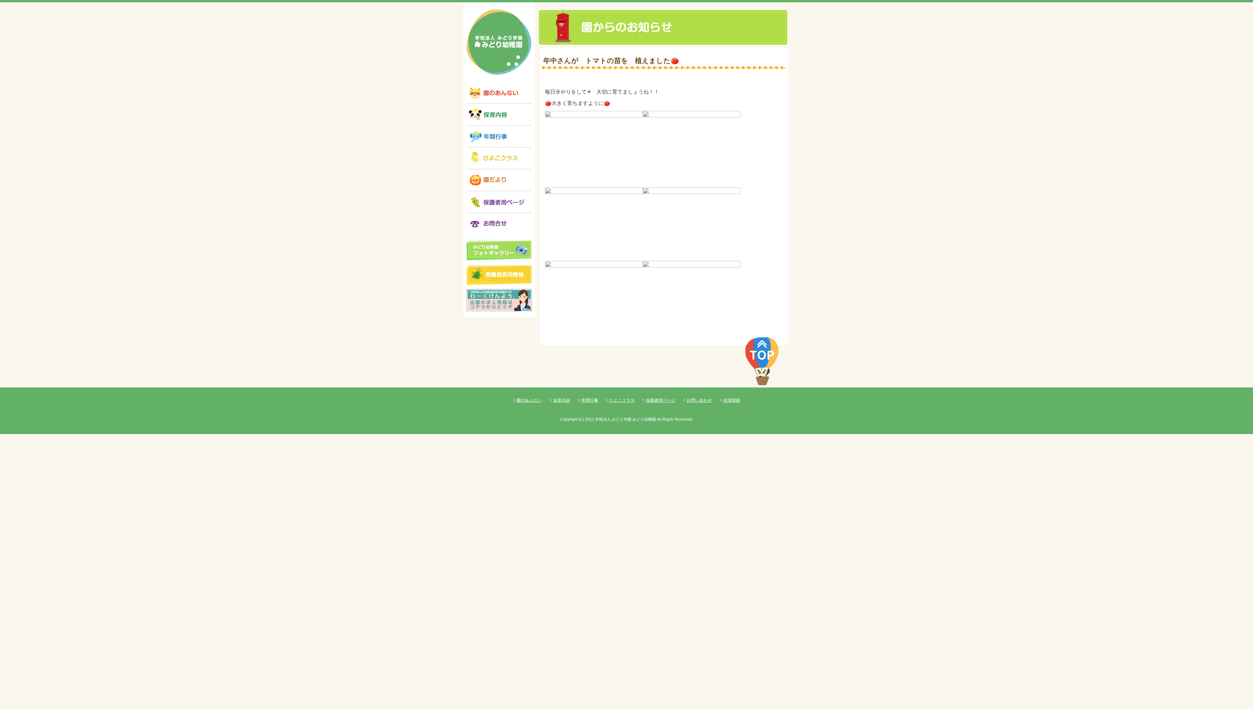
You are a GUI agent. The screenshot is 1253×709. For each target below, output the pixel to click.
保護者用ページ (660, 400)
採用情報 (731, 400)
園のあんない (529, 400)
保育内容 (561, 400)
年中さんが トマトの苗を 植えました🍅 (611, 60)
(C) (581, 419)
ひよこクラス (622, 400)
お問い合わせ (699, 400)
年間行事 (589, 400)
